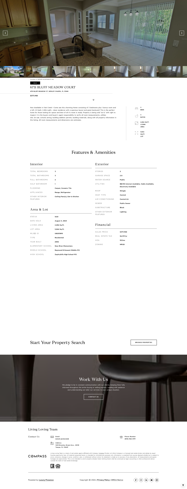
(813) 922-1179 (130, 439)
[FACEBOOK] (136, 480)
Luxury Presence (46, 480)
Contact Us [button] (93, 397)
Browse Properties (143, 342)
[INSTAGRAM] (141, 480)
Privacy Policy (103, 480)
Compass (101, 453)
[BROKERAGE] (157, 480)
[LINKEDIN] (146, 480)
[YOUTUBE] (151, 480)
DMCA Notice (117, 480)
